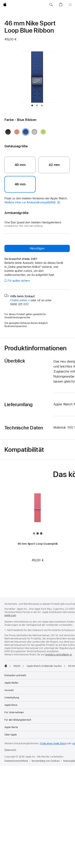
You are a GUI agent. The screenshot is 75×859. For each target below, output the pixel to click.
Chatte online (20, 300)
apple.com (10, 615)
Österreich (10, 750)
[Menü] (70, 5)
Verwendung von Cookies (45, 761)
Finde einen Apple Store (53, 743)
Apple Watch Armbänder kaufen (44, 666)
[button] (51, 5)
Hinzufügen (37, 248)
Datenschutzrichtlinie (16, 761)
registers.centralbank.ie (58, 654)
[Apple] (5, 665)
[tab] (32, 105)
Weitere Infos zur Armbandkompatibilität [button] (30, 202)
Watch (16, 666)
